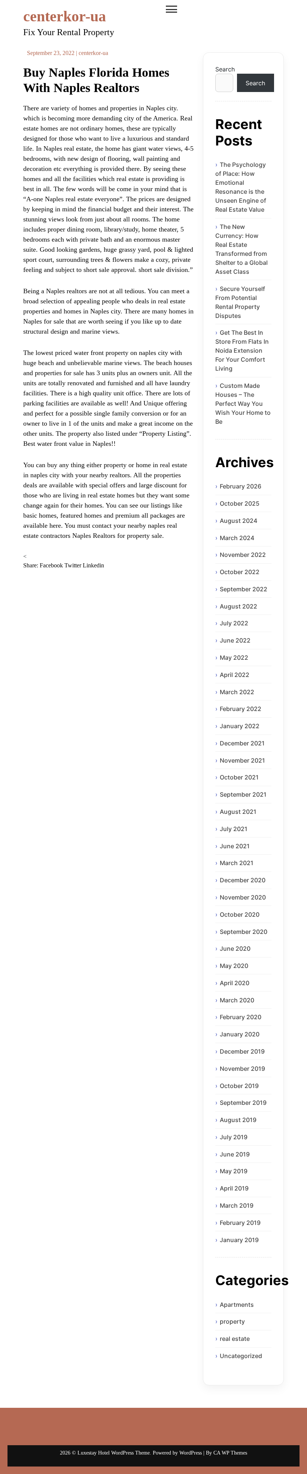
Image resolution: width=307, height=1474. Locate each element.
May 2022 (234, 657)
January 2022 (239, 726)
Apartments (237, 1304)
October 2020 (239, 914)
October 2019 (239, 1086)
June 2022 (235, 640)
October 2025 (239, 503)
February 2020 (240, 1017)
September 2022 (243, 589)
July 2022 (234, 623)
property (232, 1321)
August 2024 (238, 520)
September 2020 (243, 931)
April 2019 (234, 1188)
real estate (235, 1338)
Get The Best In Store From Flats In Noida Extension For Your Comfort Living (242, 350)
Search (225, 69)
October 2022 (239, 572)
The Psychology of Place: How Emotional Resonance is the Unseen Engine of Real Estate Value (240, 187)
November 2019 (242, 1068)
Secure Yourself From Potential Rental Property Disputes (240, 302)
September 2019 (243, 1102)
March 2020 (237, 1000)
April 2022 (234, 674)
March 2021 (236, 863)
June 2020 (235, 948)
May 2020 (234, 965)
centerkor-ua (64, 16)
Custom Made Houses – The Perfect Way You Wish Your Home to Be (243, 403)
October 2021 (239, 777)
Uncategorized (241, 1356)
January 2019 (239, 1240)
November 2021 (242, 760)
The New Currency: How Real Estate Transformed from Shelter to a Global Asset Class (241, 249)
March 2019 (236, 1205)
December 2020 (242, 880)
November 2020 (243, 897)
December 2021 (242, 743)
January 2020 (239, 1034)
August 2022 (238, 606)
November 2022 (243, 554)
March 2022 (237, 692)
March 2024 (237, 538)
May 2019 (233, 1171)
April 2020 (234, 983)
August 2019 (238, 1120)
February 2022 (240, 709)
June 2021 (235, 846)
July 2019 (233, 1137)
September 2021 (243, 794)
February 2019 (240, 1222)
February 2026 (240, 486)
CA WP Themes (230, 1453)
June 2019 (235, 1154)
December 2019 (242, 1051)
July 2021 (233, 829)
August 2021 (238, 811)
